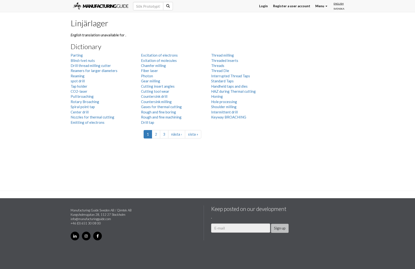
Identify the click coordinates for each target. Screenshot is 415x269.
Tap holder (79, 86)
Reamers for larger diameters (94, 70)
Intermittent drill (224, 112)
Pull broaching (82, 96)
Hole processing (224, 101)
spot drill (78, 81)
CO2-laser (79, 91)
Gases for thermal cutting (161, 107)
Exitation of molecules (159, 60)
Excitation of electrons (159, 55)
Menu (320, 6)
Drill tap (147, 122)
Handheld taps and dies (229, 86)
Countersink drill (154, 96)
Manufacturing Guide (100, 6)
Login (263, 6)
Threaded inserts (224, 60)
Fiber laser (149, 70)
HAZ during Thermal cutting (233, 91)
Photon (147, 76)
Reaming (78, 76)
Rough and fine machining (161, 117)
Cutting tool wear (155, 91)
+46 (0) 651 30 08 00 (86, 223)
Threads (217, 65)
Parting (77, 55)
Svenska (339, 8)
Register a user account (291, 6)
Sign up (280, 228)
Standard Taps (222, 81)
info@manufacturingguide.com (91, 219)
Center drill (80, 112)
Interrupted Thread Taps (230, 76)
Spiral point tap (83, 107)
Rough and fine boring (158, 112)
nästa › (176, 134)
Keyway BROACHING (228, 117)
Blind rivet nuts (83, 60)
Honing (217, 96)
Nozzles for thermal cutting (92, 117)
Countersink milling (156, 101)
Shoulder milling (224, 107)
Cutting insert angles (158, 86)
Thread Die (220, 70)
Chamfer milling (153, 65)
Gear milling (150, 81)
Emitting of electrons (87, 122)
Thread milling (222, 55)
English (339, 3)
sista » (193, 134)
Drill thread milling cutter (91, 65)
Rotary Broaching (85, 101)
